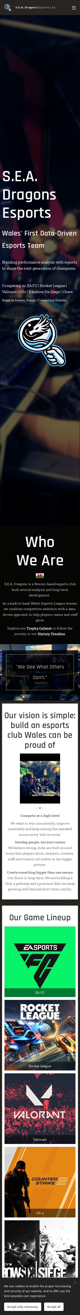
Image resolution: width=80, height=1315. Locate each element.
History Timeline (51, 634)
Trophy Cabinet (39, 628)
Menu (74, 7)
